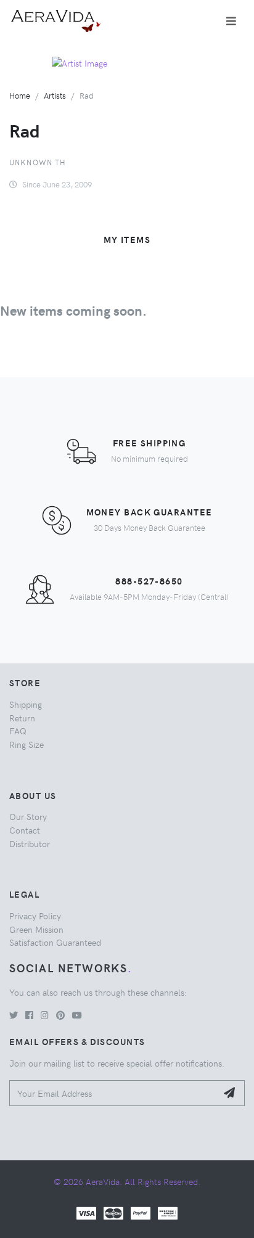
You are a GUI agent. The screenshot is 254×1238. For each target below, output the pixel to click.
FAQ (18, 730)
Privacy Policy (35, 915)
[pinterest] (60, 1015)
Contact (24, 830)
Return (22, 717)
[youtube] (77, 1015)
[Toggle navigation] (231, 21)
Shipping (25, 704)
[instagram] (45, 1015)
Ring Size (26, 744)
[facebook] (29, 1015)
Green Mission (36, 929)
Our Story (28, 816)
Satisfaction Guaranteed (55, 942)
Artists (55, 95)
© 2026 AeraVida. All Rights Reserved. (127, 1181)
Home (19, 95)
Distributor (29, 843)
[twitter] (13, 1015)
